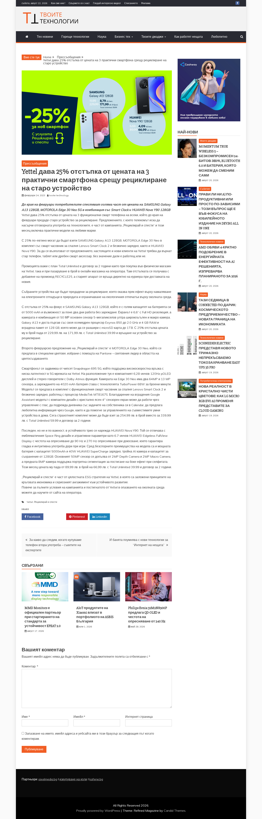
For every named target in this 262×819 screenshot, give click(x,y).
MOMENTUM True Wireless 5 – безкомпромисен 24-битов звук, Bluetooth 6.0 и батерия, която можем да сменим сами (219, 160)
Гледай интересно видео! (107, 3)
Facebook (33, 517)
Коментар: (30, 666)
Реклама (145, 3)
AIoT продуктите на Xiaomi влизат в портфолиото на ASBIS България (95, 614)
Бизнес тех (122, 36)
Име (26, 717)
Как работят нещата (188, 36)
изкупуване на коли (73, 779)
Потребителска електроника (215, 380)
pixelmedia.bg (48, 779)
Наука (102, 36)
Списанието (131, 3)
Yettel (30, 502)
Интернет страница (139, 717)
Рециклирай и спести (45, 502)
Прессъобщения (35, 163)
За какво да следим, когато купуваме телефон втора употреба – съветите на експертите (54, 545)
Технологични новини (211, 241)
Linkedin (101, 517)
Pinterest (78, 517)
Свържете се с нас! (79, 3)
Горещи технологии (75, 36)
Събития (205, 188)
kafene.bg (96, 779)
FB (237, 3)
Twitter (56, 517)
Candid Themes (174, 810)
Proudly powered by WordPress (98, 810)
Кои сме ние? (58, 3)
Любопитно (219, 36)
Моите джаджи (208, 140)
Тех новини (45, 36)
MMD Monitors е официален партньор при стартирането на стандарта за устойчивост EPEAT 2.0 (43, 617)
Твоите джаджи (152, 36)
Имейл (79, 717)
